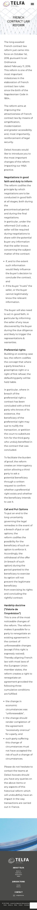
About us (18, 871)
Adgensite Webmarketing (22, 903)
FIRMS (18, 876)
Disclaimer (27, 905)
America (18, 886)
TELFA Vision (19, 873)
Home (5, 905)
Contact (21, 905)
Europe (18, 885)
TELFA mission (18, 874)
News (15, 905)
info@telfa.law (20, 895)
